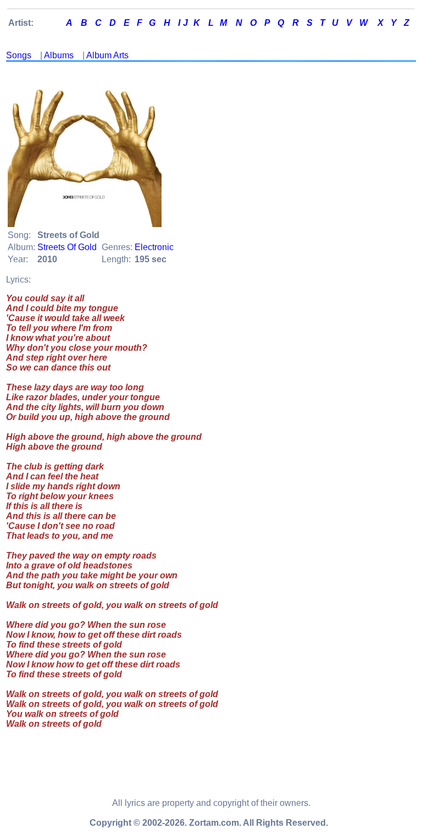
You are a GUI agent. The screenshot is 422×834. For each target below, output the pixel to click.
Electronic (154, 247)
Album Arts (107, 55)
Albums (59, 55)
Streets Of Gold (67, 247)
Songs (18, 55)
